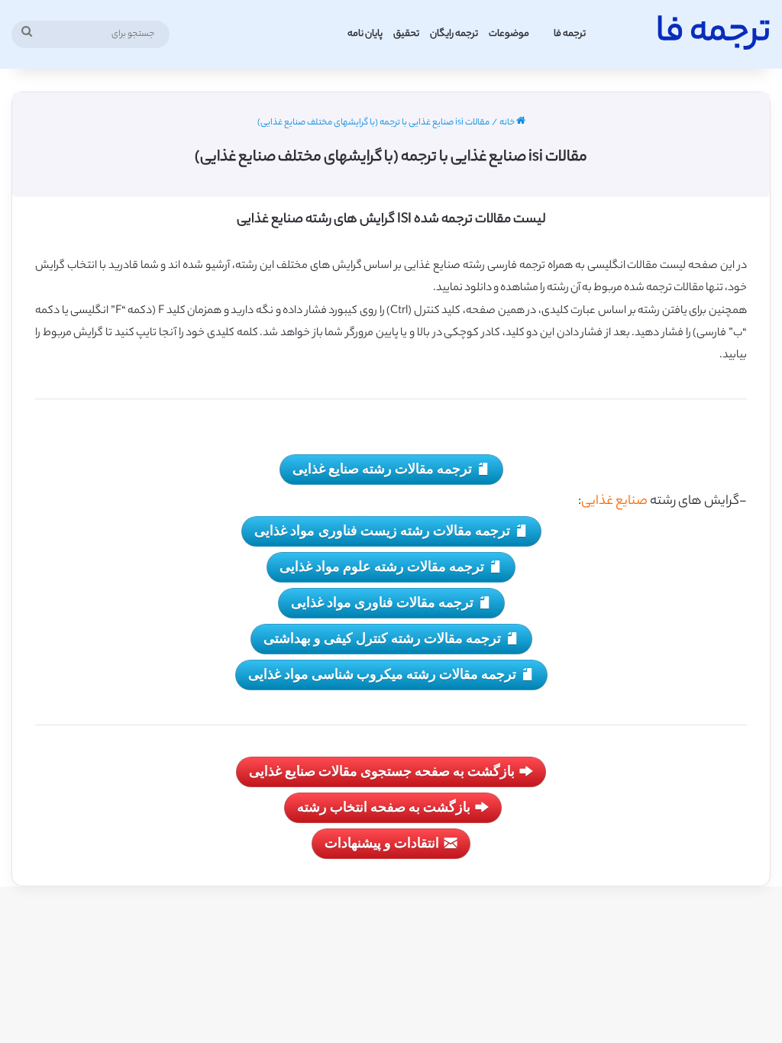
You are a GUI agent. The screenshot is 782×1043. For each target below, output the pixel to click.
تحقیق (406, 34)
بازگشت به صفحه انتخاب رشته (383, 806)
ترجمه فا (570, 34)
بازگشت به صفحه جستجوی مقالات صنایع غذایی (382, 770)
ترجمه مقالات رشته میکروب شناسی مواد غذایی (382, 673)
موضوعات (509, 34)
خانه (507, 123)
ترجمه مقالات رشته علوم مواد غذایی (382, 566)
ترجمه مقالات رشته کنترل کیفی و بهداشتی (382, 637)
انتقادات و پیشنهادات (382, 842)
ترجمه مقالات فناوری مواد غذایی (382, 602)
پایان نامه (365, 34)
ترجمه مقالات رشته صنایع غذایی (382, 468)
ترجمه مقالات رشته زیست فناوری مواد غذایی (382, 530)
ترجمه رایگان (454, 34)
